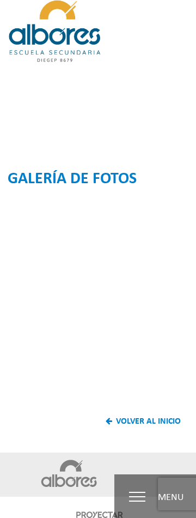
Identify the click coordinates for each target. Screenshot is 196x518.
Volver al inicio (147, 420)
